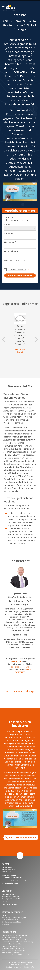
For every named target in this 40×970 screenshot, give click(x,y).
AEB (26, 965)
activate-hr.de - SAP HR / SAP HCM (13, 948)
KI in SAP (4, 915)
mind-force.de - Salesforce (10, 953)
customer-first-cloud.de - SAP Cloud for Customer (18, 955)
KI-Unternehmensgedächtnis (11, 922)
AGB (22, 965)
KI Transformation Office (10, 920)
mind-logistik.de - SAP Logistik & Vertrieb (15, 935)
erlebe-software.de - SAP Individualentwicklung (17, 942)
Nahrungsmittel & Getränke (11, 899)
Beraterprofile (29, 967)
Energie (4, 901)
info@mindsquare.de (20, 667)
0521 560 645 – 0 (12, 875)
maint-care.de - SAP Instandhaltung (13, 950)
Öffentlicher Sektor (8, 894)
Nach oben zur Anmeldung (19, 691)
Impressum (15, 965)
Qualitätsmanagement (14, 967)
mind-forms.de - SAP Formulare (12, 946)
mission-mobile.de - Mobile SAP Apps (14, 940)
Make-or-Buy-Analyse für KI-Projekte (14, 918)
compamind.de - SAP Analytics (12, 944)
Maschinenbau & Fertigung (10, 896)
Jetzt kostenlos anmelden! (22, 837)
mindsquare (16, 661)
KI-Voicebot (5, 924)
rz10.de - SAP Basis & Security (11, 937)
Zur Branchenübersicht (9, 904)
